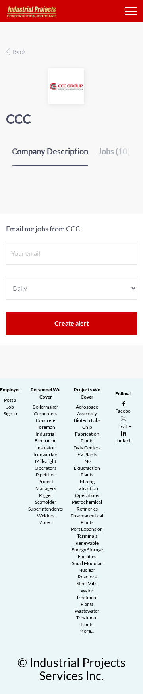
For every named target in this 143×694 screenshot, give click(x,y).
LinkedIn (125, 440)
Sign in (10, 413)
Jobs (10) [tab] (114, 151)
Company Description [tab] (50, 151)
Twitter (125, 426)
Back (19, 52)
